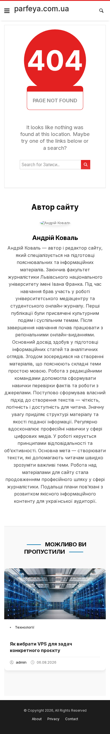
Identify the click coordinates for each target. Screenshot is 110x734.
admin (21, 662)
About (37, 719)
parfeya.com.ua (41, 8)
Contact (71, 719)
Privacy (53, 719)
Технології (24, 627)
